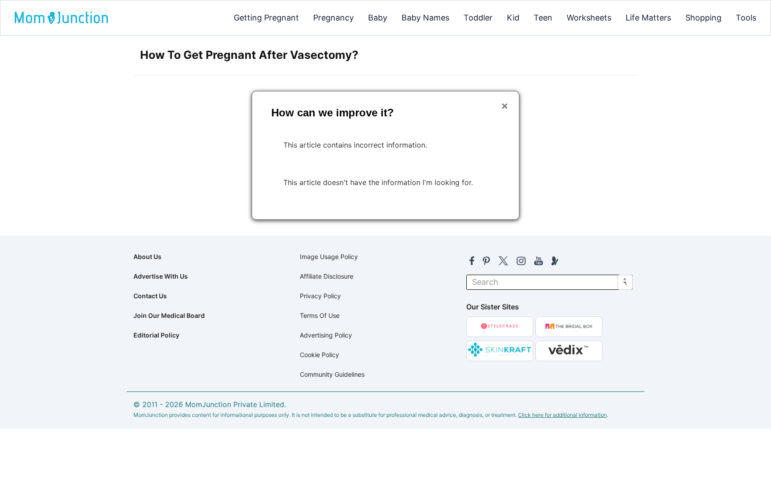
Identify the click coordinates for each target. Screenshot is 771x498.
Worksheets (589, 17)
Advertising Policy (326, 335)
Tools (746, 17)
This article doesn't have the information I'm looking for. (378, 182)
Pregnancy (333, 17)
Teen (543, 17)
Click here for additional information (562, 415)
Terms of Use (320, 315)
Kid (513, 17)
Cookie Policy (319, 354)
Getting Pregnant (266, 17)
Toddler (478, 17)
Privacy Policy (320, 296)
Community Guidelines (332, 374)
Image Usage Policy (329, 256)
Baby (377, 17)
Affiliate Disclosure (326, 276)
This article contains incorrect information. (355, 144)
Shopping (703, 17)
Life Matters (648, 17)
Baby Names (425, 17)
